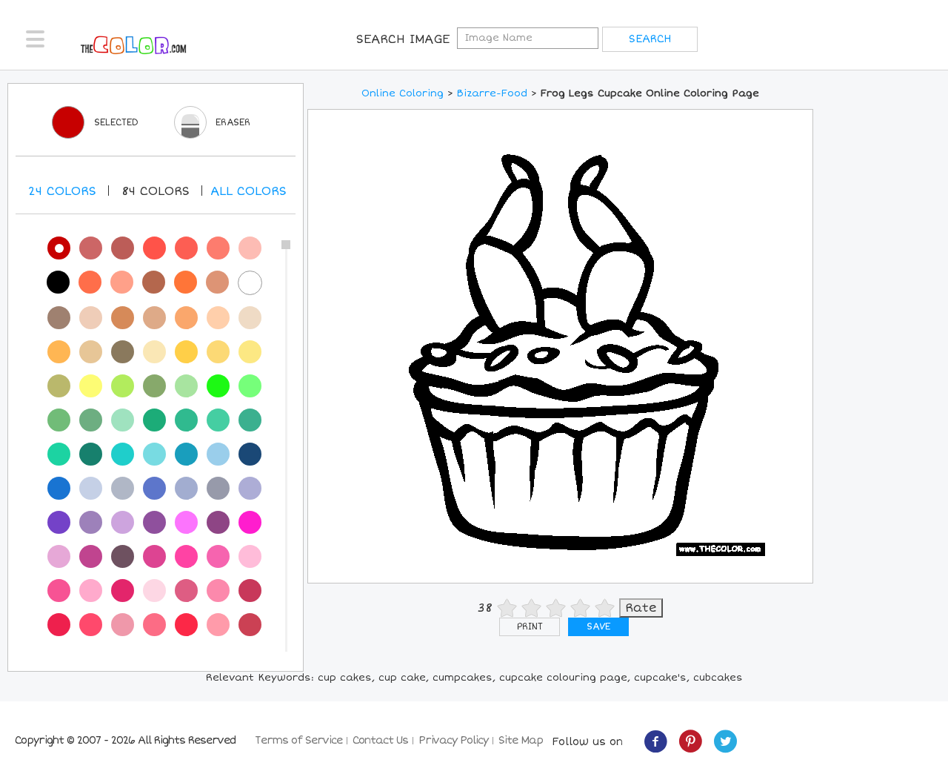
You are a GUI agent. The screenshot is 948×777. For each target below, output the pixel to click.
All (248, 191)
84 (155, 191)
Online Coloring (402, 93)
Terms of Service (298, 740)
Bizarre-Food (492, 93)
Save (598, 626)
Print (530, 626)
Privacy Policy (453, 740)
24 (62, 191)
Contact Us (380, 740)
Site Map (520, 740)
